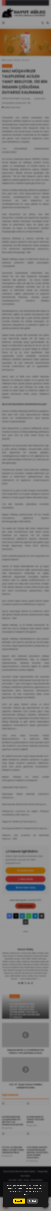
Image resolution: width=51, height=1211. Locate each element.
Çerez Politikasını (34, 1191)
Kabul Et (19, 1201)
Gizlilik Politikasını (16, 1191)
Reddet (32, 1201)
